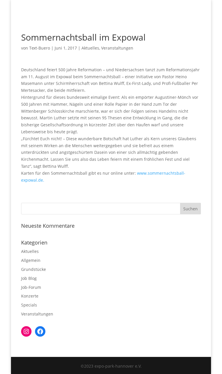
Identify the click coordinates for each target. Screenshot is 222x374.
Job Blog (29, 278)
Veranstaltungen (117, 48)
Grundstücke (33, 269)
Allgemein (30, 260)
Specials (29, 305)
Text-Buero (39, 48)
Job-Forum (31, 287)
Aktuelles (90, 48)
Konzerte (29, 296)
